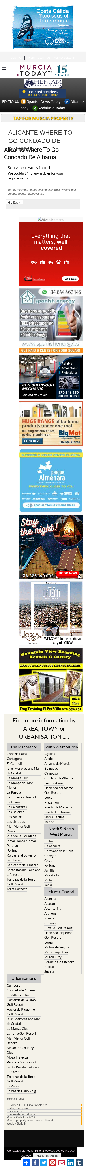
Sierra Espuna (54, 817)
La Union (13, 802)
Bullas (48, 841)
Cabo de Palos (17, 754)
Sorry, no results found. (29, 168)
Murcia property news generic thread (30, 1120)
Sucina (49, 971)
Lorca (48, 797)
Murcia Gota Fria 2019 (21, 1117)
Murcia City (53, 957)
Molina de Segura (56, 947)
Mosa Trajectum (56, 952)
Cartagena (14, 759)
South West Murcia (61, 746)
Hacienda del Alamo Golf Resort (58, 790)
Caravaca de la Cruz (58, 851)
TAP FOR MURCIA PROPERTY (43, 118)
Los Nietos (14, 817)
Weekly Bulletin (16, 1123)
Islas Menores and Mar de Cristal (23, 770)
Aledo (48, 759)
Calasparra (52, 846)
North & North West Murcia (61, 831)
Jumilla (49, 870)
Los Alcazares (17, 807)
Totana (49, 822)
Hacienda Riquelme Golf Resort (58, 935)
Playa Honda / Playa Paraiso (21, 843)
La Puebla (14, 792)
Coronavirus (14, 1111)
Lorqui (49, 942)
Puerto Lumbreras (57, 812)
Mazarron (51, 802)
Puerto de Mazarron (58, 807)
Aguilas (49, 754)
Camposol (51, 773)
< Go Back (13, 202)
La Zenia (13, 1086)
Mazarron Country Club (20, 1050)
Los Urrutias (16, 821)
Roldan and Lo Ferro (21, 855)
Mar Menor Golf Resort (18, 828)
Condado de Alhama (58, 778)
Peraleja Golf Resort (59, 962)
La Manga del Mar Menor (20, 785)
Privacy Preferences (47, 1155)
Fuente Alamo (54, 783)
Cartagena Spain (17, 1108)
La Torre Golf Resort (21, 797)
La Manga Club (17, 778)
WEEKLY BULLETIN (64, 58)
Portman (13, 850)
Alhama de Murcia (57, 763)
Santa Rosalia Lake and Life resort (23, 872)
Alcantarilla (52, 908)
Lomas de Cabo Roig (21, 1091)
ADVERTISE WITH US (38, 58)
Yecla (48, 885)
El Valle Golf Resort (58, 928)
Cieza (48, 860)
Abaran (49, 903)
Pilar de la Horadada (21, 836)
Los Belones (15, 812)
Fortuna (50, 865)
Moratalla (51, 875)
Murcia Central (61, 891)
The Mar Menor (23, 746)
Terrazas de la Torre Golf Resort (21, 881)
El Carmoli (14, 763)
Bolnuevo (51, 768)
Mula (48, 880)
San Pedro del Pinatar (22, 865)
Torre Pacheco (17, 889)
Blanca (49, 918)
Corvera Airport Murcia (21, 1114)
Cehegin (50, 856)
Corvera (50, 923)
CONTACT (16, 58)
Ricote (49, 967)
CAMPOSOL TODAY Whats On (27, 1105)
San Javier (14, 860)
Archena (50, 913)
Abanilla (50, 899)
